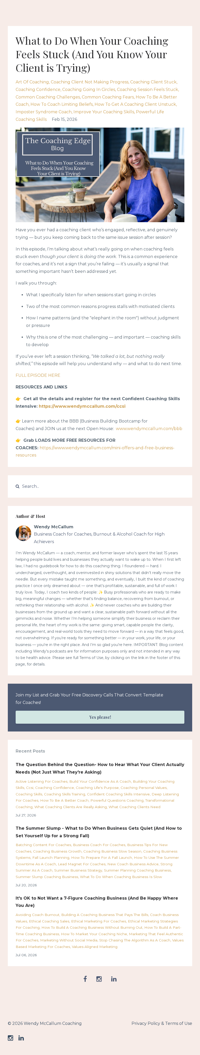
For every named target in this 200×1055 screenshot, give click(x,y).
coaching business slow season (112, 851)
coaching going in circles (88, 89)
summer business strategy (78, 870)
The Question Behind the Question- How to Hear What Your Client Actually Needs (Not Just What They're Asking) (100, 768)
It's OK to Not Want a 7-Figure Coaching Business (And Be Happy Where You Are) (97, 902)
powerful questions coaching (116, 800)
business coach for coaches (99, 845)
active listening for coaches (41, 781)
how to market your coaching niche (94, 934)
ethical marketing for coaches (98, 921)
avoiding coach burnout (37, 915)
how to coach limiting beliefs (61, 104)
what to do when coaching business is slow (121, 877)
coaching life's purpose (97, 788)
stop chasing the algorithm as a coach (134, 940)
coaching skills (29, 794)
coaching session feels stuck (147, 89)
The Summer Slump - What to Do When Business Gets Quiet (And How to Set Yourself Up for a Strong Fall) (99, 832)
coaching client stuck (153, 82)
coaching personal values (144, 788)
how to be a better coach (64, 800)
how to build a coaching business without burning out (91, 927)
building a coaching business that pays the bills (104, 915)
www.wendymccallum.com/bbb (149, 428)
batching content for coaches (43, 845)
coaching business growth (57, 851)
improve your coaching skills (103, 111)
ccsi (29, 788)
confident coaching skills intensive (118, 794)
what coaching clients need (134, 807)
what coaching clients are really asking (70, 807)
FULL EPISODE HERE (38, 375)
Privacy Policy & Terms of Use (162, 1023)
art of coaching (32, 82)
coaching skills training (64, 794)
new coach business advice (133, 864)
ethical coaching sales (49, 921)
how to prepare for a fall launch (101, 857)
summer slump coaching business (47, 877)
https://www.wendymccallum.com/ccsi (82, 406)
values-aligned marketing (94, 947)
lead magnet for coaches (81, 864)
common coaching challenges (48, 97)
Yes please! (100, 717)
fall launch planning (50, 857)
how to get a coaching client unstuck (135, 104)
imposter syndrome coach (44, 111)
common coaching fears (108, 97)
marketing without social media (68, 940)
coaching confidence (38, 89)
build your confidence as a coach (100, 781)
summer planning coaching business (137, 870)
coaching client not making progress (89, 82)
